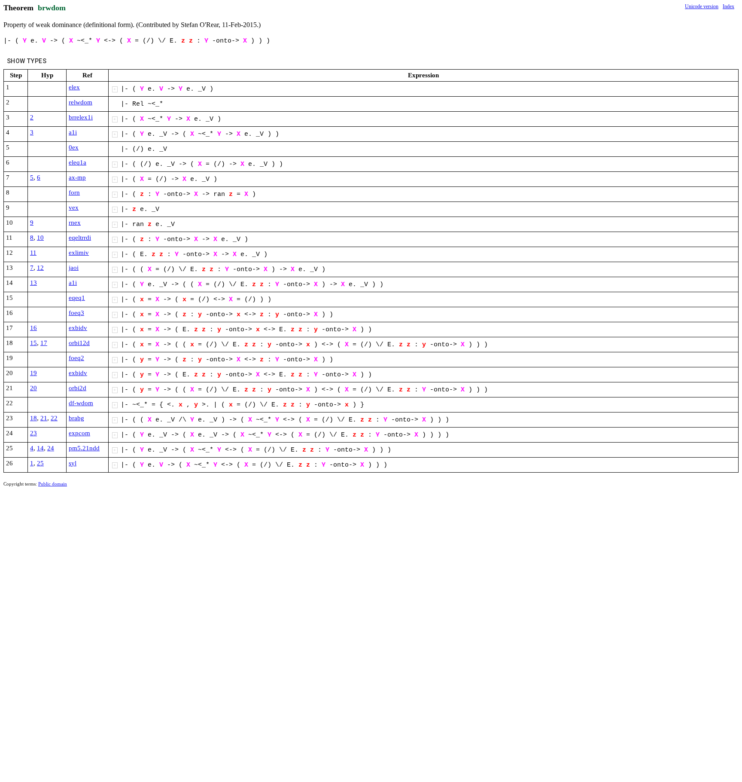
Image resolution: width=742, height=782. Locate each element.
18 (33, 418)
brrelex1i (81, 117)
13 (33, 282)
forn (74, 192)
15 (33, 342)
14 (40, 448)
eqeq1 (77, 297)
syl (72, 463)
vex (74, 207)
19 (33, 373)
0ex (74, 147)
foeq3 (76, 312)
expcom (79, 433)
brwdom (52, 7)
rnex (75, 222)
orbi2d (77, 388)
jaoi (74, 267)
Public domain (52, 483)
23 (33, 433)
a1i (73, 132)
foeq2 (76, 357)
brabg (76, 418)
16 (33, 327)
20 (33, 388)
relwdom (80, 102)
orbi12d (79, 342)
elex (74, 87)
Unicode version (701, 6)
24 (50, 448)
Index (728, 6)
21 (43, 418)
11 (33, 252)
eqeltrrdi (80, 237)
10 (40, 237)
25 (40, 463)
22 (54, 418)
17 (43, 342)
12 (40, 267)
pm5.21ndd (84, 448)
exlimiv (79, 252)
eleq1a (77, 162)
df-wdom (81, 403)
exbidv (78, 327)
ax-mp (77, 177)
